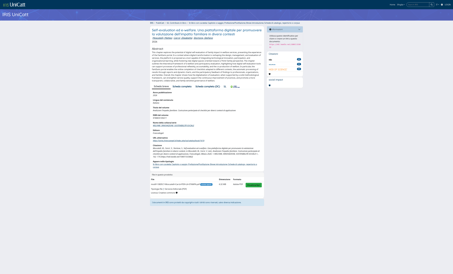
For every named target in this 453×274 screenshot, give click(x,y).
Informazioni (277, 29)
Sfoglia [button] (400, 4)
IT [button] (437, 4)
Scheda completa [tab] (182, 86)
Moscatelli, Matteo (162, 37)
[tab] (225, 86)
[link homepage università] (14, 4)
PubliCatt (160, 23)
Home (392, 4)
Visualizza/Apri (253, 185)
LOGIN (448, 4)
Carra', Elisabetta (183, 37)
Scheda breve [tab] (161, 86)
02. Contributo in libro (176, 23)
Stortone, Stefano (203, 37)
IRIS (151, 23)
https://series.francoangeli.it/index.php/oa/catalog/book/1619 (178, 140)
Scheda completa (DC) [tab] (207, 86)
